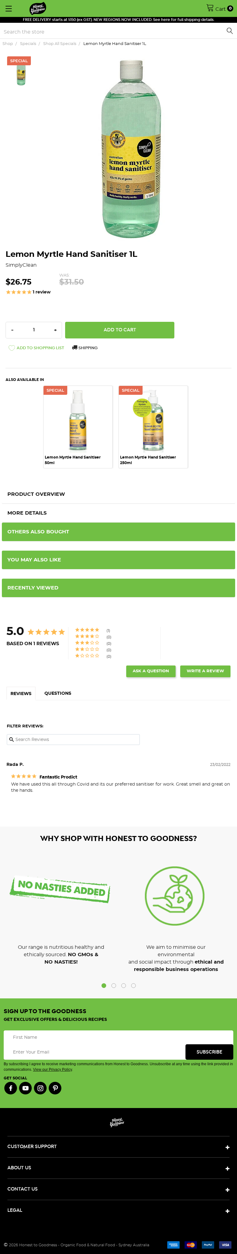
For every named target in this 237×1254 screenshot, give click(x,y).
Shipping (87, 348)
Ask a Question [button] (151, 671)
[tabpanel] (80, 427)
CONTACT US (22, 1189)
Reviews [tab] (20, 694)
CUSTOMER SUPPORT (32, 1146)
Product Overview (36, 494)
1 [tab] (104, 985)
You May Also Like (34, 559)
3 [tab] (123, 985)
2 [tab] (113, 985)
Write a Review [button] (205, 671)
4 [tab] (133, 985)
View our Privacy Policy (52, 1069)
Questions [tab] (57, 693)
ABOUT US (19, 1168)
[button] (36, 349)
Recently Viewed (32, 587)
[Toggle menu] (8, 8)
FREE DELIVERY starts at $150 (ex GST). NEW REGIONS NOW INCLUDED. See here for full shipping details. (118, 19)
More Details (27, 513)
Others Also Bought (38, 531)
